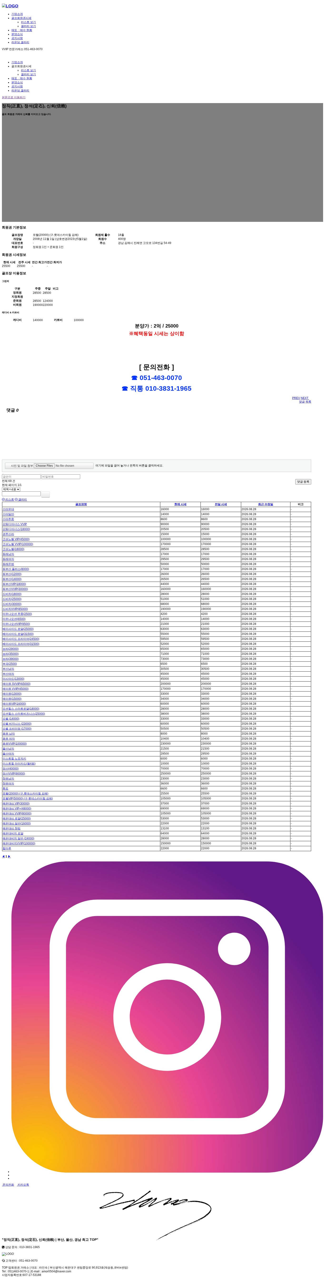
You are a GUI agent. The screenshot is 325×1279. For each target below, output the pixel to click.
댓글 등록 (303, 481)
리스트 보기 (28, 22)
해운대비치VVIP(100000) (19, 843)
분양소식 (17, 34)
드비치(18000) (12, 594)
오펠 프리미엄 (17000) (17, 728)
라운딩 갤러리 (20, 42)
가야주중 (8, 519)
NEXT (305, 398)
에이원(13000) (12, 693)
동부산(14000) (12, 579)
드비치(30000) (12, 604)
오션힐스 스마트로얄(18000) (21, 708)
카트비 (58, 320)
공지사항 (17, 38)
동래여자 (8, 559)
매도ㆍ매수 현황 (21, 30)
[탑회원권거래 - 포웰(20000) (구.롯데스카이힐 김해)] (10, 6)
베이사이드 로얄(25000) (18, 629)
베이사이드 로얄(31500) (18, 634)
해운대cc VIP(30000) (16, 803)
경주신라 (8, 534)
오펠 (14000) (11, 718)
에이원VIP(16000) (14, 703)
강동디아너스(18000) (16, 529)
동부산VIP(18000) (14, 584)
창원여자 (8, 783)
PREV (296, 398)
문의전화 (8, 1184)
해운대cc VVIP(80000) (17, 813)
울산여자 (8, 753)
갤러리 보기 (28, 26)
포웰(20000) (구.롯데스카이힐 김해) (25, 793)
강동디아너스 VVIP (15, 524)
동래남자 (8, 554)
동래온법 (8, 564)
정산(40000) (11, 768)
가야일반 (8, 514)
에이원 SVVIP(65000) (16, 683)
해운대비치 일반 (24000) (18, 838)
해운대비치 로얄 (13, 833)
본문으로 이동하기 (13, 97)
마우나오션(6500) (14, 619)
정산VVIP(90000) (14, 773)
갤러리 (22, 499)
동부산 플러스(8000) (16, 569)
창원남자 (8, 778)
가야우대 (8, 509)
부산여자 (8, 673)
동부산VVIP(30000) (15, 589)
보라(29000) (11, 649)
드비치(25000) (12, 599)
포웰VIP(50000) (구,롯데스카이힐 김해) (28, 798)
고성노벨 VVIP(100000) (18, 544)
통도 (5, 788)
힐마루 (7, 848)
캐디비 (17, 320)
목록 (308, 401)
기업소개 (17, 14)
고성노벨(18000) (13, 549)
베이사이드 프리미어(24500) (21, 639)
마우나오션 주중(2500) (17, 614)
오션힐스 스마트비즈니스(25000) (24, 713)
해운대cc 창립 (11, 828)
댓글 (302, 401)
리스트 (9, 499)
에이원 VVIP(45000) (16, 688)
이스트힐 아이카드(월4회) (19, 763)
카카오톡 (23, 1184)
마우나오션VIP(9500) (16, 624)
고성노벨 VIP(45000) (16, 539)
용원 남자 (9, 733)
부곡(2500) (10, 664)
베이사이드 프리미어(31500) (21, 644)
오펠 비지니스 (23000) (17, 723)
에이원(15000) (12, 698)
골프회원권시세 (21, 18)
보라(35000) (11, 654)
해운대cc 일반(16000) (17, 823)
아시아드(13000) (13, 678)
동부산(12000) (12, 574)
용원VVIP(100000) (15, 743)
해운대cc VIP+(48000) (17, 808)
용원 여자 (9, 738)
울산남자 (8, 748)
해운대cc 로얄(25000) (17, 818)
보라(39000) (11, 659)
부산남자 (8, 668)
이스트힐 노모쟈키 (14, 758)
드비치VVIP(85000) (15, 609)
